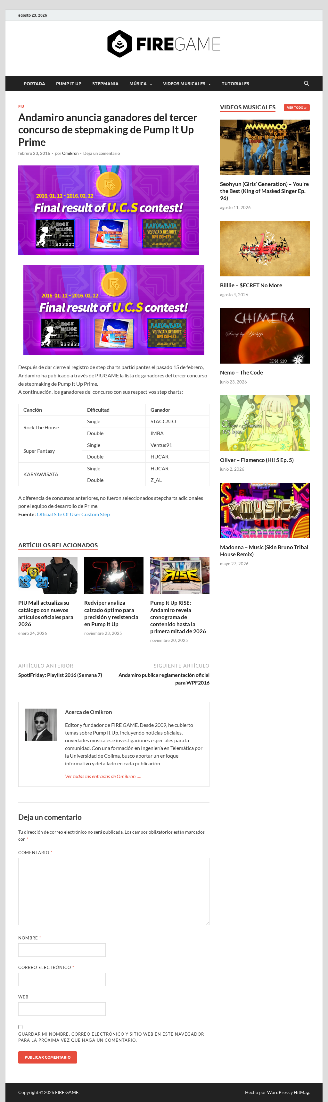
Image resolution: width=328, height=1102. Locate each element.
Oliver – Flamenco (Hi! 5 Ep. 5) (257, 460)
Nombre (29, 937)
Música (138, 83)
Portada (34, 83)
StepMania (105, 83)
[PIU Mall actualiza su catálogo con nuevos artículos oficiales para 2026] (48, 578)
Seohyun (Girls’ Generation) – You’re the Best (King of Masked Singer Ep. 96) (264, 191)
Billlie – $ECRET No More (251, 285)
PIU (21, 106)
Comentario (35, 852)
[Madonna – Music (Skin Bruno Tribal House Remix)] (265, 510)
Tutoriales (235, 83)
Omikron (70, 153)
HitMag (301, 1092)
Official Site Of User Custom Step (73, 514)
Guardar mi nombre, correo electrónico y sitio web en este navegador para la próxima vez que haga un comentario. (111, 1037)
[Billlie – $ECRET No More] (265, 248)
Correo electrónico (46, 967)
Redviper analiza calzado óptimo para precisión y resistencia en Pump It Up (111, 613)
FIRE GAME (66, 1092)
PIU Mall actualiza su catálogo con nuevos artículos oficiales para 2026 (45, 613)
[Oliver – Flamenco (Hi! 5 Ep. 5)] (265, 422)
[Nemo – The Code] (265, 335)
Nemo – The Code (241, 372)
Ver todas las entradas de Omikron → (103, 776)
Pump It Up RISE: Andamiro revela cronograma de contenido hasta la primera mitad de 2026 (178, 616)
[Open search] (306, 83)
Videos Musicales (184, 83)
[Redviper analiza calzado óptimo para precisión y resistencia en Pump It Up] (114, 578)
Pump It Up (68, 83)
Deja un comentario (101, 153)
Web (23, 996)
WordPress (278, 1092)
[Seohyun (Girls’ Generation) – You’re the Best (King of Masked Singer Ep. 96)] (265, 146)
